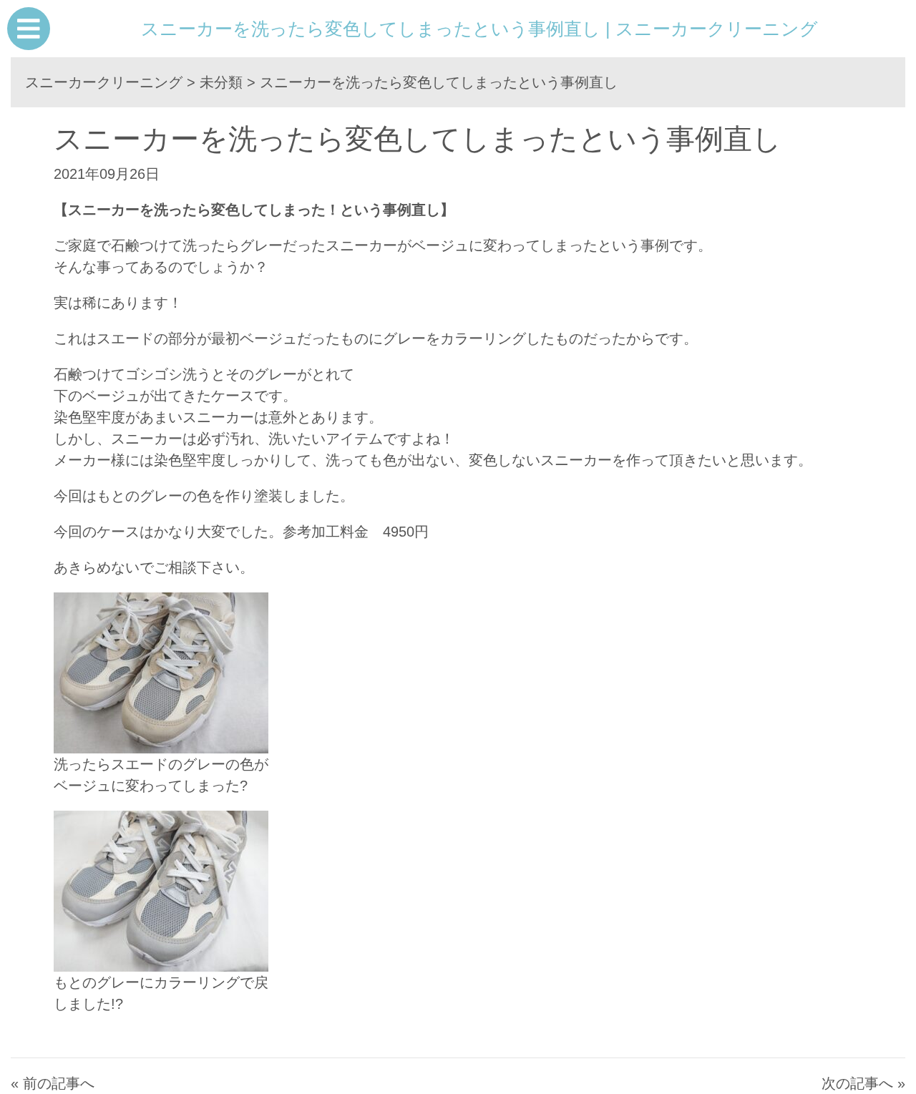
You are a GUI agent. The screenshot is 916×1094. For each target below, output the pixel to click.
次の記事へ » (863, 1083)
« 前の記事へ (52, 1083)
